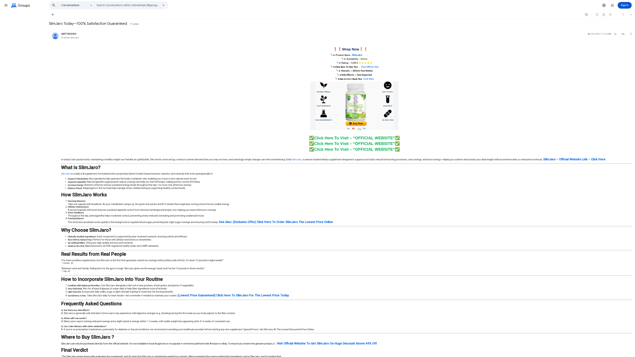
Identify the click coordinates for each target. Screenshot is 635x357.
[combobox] (128, 5)
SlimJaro (297, 159)
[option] (77, 5)
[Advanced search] (163, 5)
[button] (6, 5)
